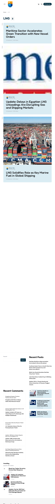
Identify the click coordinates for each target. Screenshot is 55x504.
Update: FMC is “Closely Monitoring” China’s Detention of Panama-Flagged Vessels (39, 383)
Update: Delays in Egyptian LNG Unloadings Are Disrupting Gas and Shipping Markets (26, 104)
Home (4, 12)
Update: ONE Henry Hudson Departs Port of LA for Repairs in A (14, 435)
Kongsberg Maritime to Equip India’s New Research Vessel (13, 400)
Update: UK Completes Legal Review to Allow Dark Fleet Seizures (18, 476)
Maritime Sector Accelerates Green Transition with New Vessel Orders (27, 33)
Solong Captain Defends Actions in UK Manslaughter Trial (14, 409)
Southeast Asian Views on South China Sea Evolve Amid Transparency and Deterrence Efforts (40, 367)
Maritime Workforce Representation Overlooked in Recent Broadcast (38, 362)
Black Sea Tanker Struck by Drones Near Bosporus (17, 469)
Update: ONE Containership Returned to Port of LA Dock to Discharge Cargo (13, 440)
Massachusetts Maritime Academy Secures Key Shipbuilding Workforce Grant (14, 454)
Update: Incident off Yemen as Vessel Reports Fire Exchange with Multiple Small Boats (14, 414)
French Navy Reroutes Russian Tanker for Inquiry (14, 423)
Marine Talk (11, 26)
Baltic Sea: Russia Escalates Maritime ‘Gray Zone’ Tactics (39, 373)
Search (5, 356)
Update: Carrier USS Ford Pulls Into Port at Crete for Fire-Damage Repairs (17, 491)
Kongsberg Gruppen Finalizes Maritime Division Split (12, 397)
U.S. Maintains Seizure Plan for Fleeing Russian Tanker (13, 426)
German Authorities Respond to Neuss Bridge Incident (17, 483)
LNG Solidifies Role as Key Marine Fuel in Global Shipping (27, 174)
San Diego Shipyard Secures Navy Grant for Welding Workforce (13, 449)
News (2, 24)
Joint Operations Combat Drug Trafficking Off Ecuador (40, 377)
